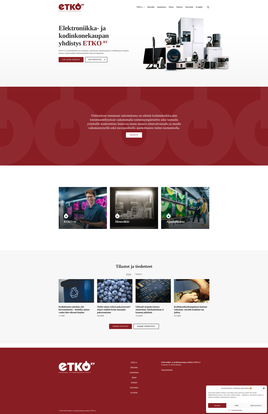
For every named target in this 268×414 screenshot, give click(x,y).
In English (134, 392)
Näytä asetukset (255, 405)
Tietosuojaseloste (236, 410)
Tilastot (128, 274)
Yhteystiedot (134, 387)
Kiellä (236, 405)
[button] (264, 388)
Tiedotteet (138, 274)
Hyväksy (217, 405)
